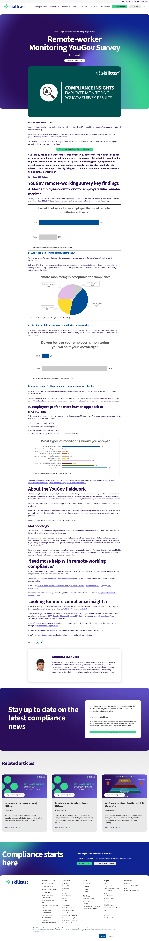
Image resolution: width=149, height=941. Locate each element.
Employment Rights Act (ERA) (50, 905)
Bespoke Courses (47, 883)
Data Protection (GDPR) (49, 900)
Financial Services (67, 886)
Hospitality (65, 888)
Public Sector (66, 896)
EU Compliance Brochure (69, 920)
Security (85, 904)
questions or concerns (46, 635)
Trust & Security (109, 918)
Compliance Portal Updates (91, 906)
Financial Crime (66, 616)
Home (56, 31)
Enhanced (86, 889)
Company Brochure (68, 910)
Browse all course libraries (50, 889)
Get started (86, 883)
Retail (64, 898)
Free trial (135, 7)
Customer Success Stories (112, 908)
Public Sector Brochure (69, 923)
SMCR (78, 616)
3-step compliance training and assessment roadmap (52, 578)
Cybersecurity (46, 898)
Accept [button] (103, 936)
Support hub (135, 1)
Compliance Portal (88, 899)
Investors (144, 1)
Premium (85, 892)
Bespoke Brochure (68, 908)
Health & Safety (46, 918)
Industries (53, 7)
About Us (106, 910)
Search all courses (47, 887)
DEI (43, 903)
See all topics (46, 893)
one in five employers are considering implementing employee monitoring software (71, 481)
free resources (51, 630)
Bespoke (84, 7)
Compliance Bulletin (110, 886)
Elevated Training (109, 898)
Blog (61, 31)
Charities (65, 883)
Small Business (66, 901)
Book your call (119, 7)
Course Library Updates (90, 909)
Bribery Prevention (47, 895)
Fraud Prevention (47, 915)
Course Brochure (67, 913)
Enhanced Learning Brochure (71, 918)
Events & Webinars (109, 891)
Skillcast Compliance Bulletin (76, 609)
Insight (92, 7)
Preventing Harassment (49, 923)
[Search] (144, 7)
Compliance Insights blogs (47, 625)
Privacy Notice (39, 931)
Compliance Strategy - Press (74, 60)
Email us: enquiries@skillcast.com (131, 889)
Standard (86, 887)
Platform (65, 7)
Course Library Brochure (69, 915)
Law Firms (65, 891)
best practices (60, 606)
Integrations (87, 901)
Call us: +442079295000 (131, 886)
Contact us (127, 883)
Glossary (106, 901)
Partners (106, 915)
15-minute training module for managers (86, 585)
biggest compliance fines (104, 616)
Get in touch (126, 1)
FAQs (105, 893)
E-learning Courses (39, 7)
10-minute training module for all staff (53, 585)
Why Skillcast (104, 7)
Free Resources (108, 896)
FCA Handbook (46, 910)
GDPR (50, 616)
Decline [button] (111, 936)
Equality (56, 616)
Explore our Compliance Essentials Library (74, 149)
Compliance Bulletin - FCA (111, 888)
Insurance (45, 920)
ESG (43, 908)
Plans (75, 7)
